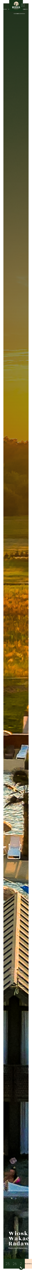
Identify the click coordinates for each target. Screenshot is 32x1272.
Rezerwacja (28, 1263)
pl (23, 5)
